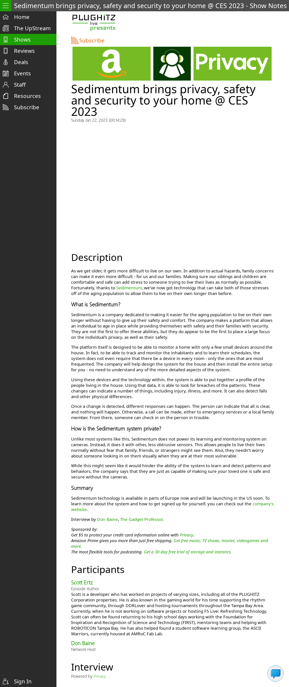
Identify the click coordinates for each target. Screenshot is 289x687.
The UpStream (32, 28)
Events (22, 73)
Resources (27, 96)
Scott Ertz (82, 582)
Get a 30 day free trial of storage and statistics (187, 552)
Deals (21, 62)
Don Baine (107, 519)
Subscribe (26, 107)
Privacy (186, 535)
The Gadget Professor (141, 519)
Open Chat (275, 673)
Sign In (23, 681)
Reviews (24, 50)
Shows (22, 39)
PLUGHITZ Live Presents (94, 22)
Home (22, 17)
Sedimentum (129, 287)
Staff (20, 84)
